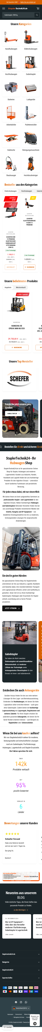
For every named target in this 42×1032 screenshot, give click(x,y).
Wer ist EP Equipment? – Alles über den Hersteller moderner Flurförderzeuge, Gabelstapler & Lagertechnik (16, 930)
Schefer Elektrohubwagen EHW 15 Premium (29, 222)
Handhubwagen (11, 49)
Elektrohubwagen (30, 49)
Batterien (11, 99)
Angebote (8, 287)
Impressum (10, 1018)
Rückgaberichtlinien (19, 1021)
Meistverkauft (21, 287)
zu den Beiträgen (20, 914)
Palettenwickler (31, 125)
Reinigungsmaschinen (30, 150)
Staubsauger (11, 175)
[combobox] (21, 15)
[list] (21, 379)
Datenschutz (18, 1018)
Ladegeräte (31, 99)
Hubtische (11, 150)
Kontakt (28, 1021)
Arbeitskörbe (11, 125)
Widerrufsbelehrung (29, 1018)
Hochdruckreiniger (31, 175)
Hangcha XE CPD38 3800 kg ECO (17, 327)
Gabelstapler (31, 74)
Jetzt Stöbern (10, 608)
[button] (3, 8)
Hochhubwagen (11, 74)
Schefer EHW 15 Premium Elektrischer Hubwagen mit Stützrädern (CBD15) (11, 242)
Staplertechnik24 (17, 1026)
